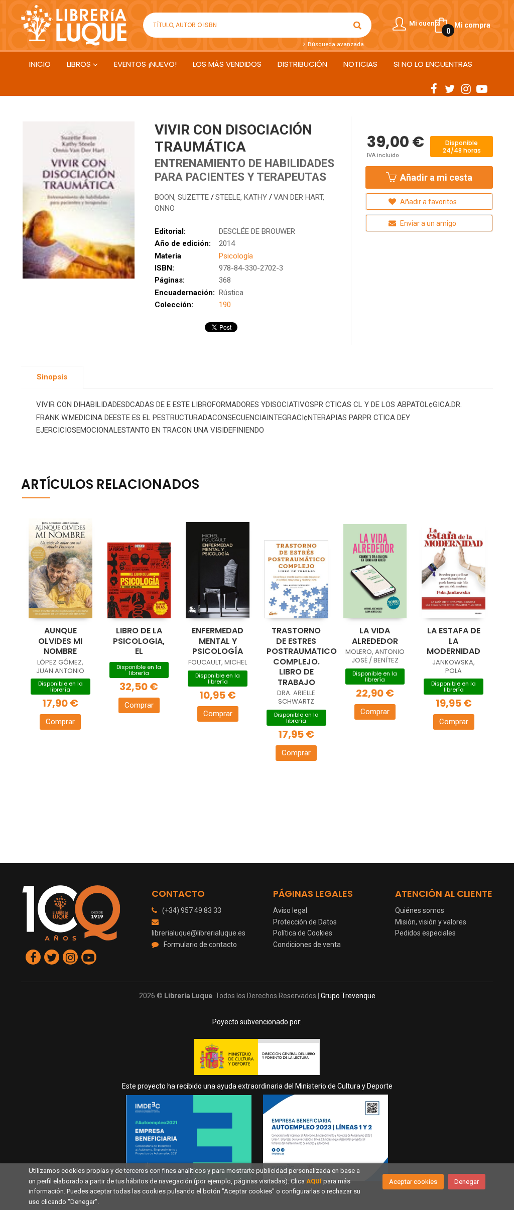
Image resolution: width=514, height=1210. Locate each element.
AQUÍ (314, 1181)
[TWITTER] (449, 88)
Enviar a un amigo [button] (427, 223)
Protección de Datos (305, 922)
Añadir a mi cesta (435, 177)
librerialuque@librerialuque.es (198, 933)
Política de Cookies (302, 933)
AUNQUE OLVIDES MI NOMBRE (60, 641)
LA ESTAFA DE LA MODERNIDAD (453, 641)
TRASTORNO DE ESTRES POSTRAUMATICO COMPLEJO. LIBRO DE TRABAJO (302, 656)
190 (225, 304)
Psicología (236, 255)
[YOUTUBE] (481, 88)
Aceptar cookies (413, 1181)
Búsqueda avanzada (334, 44)
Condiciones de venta (307, 944)
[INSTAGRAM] (465, 88)
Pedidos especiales (425, 933)
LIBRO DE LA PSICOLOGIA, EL (139, 641)
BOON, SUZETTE (183, 197)
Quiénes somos (419, 910)
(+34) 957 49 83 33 (191, 910)
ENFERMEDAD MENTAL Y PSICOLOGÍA (217, 641)
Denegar (466, 1181)
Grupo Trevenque (348, 996)
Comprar (60, 721)
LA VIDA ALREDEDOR (375, 636)
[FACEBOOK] (433, 88)
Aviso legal (290, 910)
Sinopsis (52, 376)
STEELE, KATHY (242, 197)
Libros (80, 64)
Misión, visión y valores (430, 922)
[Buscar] (357, 25)
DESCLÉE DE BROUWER (257, 231)
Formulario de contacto (200, 944)
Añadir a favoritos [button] (428, 202)
